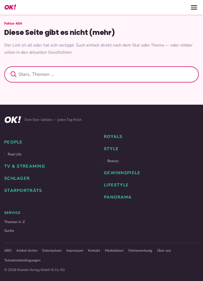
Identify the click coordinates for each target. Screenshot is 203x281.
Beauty (113, 160)
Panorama (118, 197)
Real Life (14, 154)
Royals (113, 137)
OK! (10, 7)
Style (111, 149)
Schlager (17, 178)
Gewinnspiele (122, 173)
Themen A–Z (14, 221)
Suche (9, 230)
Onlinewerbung (140, 250)
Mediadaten (114, 250)
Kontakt (94, 250)
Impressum (74, 250)
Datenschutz (52, 250)
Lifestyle (116, 185)
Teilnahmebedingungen (22, 260)
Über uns (164, 250)
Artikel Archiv (27, 250)
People (13, 142)
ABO (8, 250)
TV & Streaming (24, 166)
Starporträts (23, 191)
